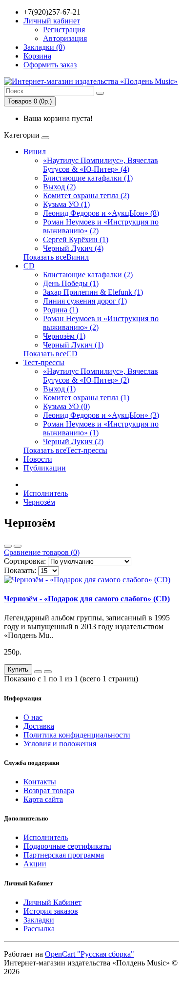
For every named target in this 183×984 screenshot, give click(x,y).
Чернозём (39, 502)
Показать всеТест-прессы (65, 450)
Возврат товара (48, 790)
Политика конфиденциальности (76, 735)
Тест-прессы (43, 362)
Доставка (38, 726)
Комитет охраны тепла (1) (86, 397)
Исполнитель (45, 493)
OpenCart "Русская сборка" (89, 954)
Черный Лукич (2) (73, 441)
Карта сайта (43, 799)
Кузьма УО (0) (66, 406)
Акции (34, 864)
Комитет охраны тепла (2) (86, 195)
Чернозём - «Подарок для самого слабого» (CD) (87, 598)
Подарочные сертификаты (67, 846)
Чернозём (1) (64, 336)
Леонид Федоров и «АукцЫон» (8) (101, 213)
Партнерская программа (63, 855)
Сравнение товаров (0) (42, 552)
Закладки (38, 920)
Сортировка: (25, 561)
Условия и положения (59, 743)
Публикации (44, 468)
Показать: (20, 570)
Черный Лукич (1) (73, 345)
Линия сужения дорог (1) (85, 301)
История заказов (50, 911)
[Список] (8, 546)
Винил (34, 151)
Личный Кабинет (52, 902)
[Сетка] (17, 546)
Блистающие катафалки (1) (88, 178)
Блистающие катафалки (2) (88, 274)
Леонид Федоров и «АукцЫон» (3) (101, 415)
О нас (32, 717)
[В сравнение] (48, 671)
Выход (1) (59, 389)
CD (29, 266)
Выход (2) (59, 187)
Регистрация (64, 29)
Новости (37, 459)
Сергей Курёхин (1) (75, 239)
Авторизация (65, 38)
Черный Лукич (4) (73, 248)
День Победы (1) (71, 283)
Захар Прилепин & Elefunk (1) (93, 292)
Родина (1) (60, 310)
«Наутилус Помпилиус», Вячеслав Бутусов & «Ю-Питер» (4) (100, 164)
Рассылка (39, 928)
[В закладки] (38, 671)
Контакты (39, 782)
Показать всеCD (50, 353)
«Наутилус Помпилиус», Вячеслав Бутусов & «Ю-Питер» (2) (100, 375)
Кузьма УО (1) (66, 204)
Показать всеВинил (56, 257)
